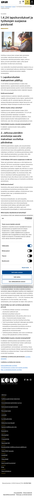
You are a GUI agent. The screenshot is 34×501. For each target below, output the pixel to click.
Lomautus (4, 415)
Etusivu (2, 6)
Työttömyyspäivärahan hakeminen (10, 399)
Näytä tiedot (25, 267)
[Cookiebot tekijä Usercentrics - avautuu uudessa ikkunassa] (25, 218)
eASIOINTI (27, 3)
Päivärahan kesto (6, 411)
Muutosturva (4, 431)
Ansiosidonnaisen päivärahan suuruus (11, 403)
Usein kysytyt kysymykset (8, 463)
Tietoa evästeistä (27, 493)
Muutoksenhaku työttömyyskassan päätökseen (14, 447)
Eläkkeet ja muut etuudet (8, 423)
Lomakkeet (4, 455)
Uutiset (13, 6)
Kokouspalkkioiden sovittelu (9, 365)
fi (23, 3)
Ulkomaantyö (4, 435)
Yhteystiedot (4, 459)
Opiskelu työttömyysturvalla (9, 427)
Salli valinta (17, 277)
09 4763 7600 (27, 483)
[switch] (29, 251)
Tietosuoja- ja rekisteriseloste (24, 494)
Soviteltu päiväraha (6, 419)
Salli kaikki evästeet (17, 272)
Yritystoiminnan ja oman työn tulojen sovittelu (14, 367)
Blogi (2, 467)
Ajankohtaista (8, 6)
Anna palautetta (18, 493)
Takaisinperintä (5, 443)
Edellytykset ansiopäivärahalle (9, 407)
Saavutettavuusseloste (9, 494)
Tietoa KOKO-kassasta (7, 451)
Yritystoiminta (5, 439)
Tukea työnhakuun (6, 471)
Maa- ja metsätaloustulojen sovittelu (11, 369)
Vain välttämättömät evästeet (17, 281)
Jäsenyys (3, 395)
